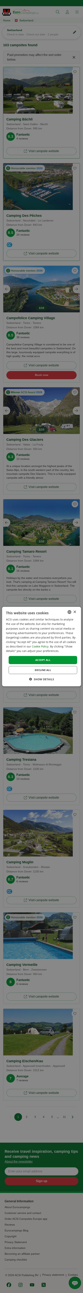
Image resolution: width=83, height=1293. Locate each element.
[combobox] (69, 612)
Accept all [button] (42, 660)
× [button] (74, 611)
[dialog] (41, 646)
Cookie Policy (40, 646)
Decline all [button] (43, 670)
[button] (41, 679)
